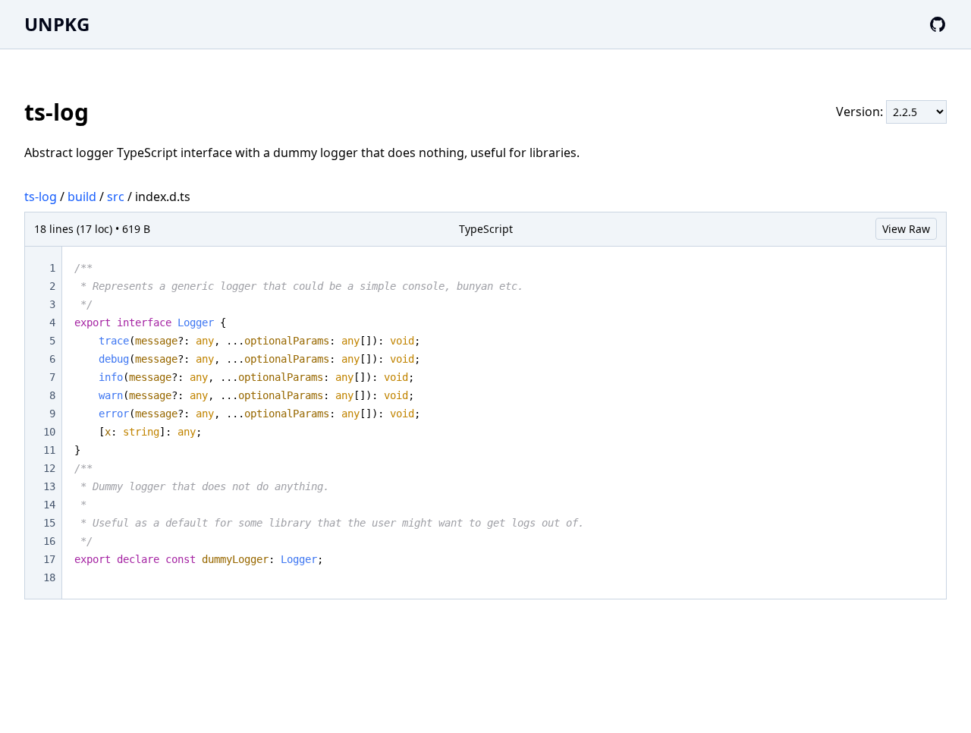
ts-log (40, 196)
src (115, 196)
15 (49, 523)
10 (49, 432)
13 (49, 486)
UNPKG (57, 23)
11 (49, 450)
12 (49, 468)
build (82, 196)
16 (49, 541)
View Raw (906, 229)
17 (49, 559)
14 (49, 505)
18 (49, 577)
